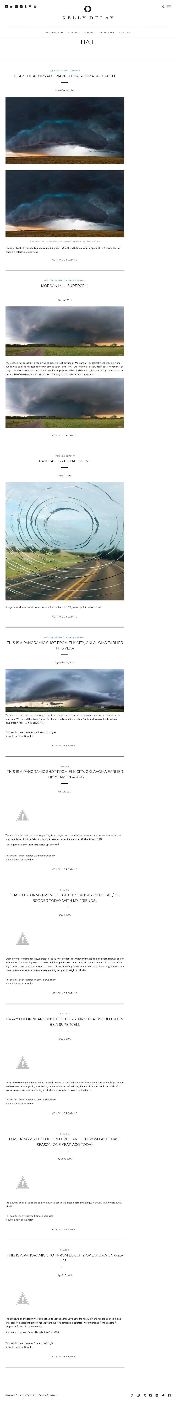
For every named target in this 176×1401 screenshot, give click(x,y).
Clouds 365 (107, 32)
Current (73, 32)
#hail (22, 723)
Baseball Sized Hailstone (65, 461)
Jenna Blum (26, 970)
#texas (71, 1091)
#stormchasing (92, 719)
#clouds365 (34, 723)
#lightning (57, 970)
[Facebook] (6, 6)
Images (64, 766)
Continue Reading (64, 260)
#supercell (11, 723)
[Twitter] (11, 6)
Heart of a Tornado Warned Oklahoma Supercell (65, 76)
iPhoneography (65, 456)
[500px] (35, 6)
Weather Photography (65, 71)
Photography (54, 32)
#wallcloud (114, 1203)
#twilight (70, 970)
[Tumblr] (25, 6)
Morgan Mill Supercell (65, 286)
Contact (125, 32)
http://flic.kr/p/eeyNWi (46, 845)
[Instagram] (30, 6)
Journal (89, 32)
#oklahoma (109, 719)
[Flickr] (16, 6)
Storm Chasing (75, 280)
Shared (64, 890)
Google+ (51, 732)
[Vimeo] (21, 6)
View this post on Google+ (19, 736)
